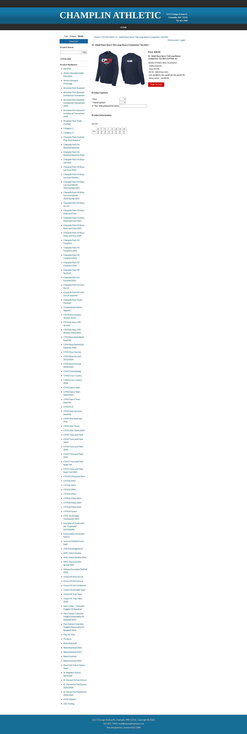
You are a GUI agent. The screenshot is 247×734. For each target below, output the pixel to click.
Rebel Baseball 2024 (72, 647)
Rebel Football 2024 (72, 660)
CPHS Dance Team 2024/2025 (71, 393)
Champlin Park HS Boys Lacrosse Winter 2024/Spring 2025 (73, 195)
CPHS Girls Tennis (71, 426)
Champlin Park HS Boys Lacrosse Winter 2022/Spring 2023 (73, 184)
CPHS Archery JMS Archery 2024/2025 (72, 331)
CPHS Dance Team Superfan (71, 401)
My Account (173, 40)
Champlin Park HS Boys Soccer (73, 204)
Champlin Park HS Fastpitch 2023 (71, 249)
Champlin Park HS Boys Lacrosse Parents (73, 176)
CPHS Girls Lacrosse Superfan (72, 412)
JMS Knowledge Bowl (73, 548)
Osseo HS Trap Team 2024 (72, 600)
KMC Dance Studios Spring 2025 (72, 563)
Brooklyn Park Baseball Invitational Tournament (74, 94)
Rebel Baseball (70, 643)
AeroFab (67, 68)
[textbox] (71, 52)
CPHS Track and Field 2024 (73, 448)
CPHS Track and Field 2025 (73, 455)
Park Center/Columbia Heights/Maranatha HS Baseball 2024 (73, 627)
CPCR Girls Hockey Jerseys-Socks (72, 316)
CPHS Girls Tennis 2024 (74, 430)
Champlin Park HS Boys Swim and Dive (73, 212)
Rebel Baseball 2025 (72, 652)
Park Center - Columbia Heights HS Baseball (73, 607)
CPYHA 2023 (69, 485)
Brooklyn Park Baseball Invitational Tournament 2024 (74, 102)
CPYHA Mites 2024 (72, 502)
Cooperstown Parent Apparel (72, 308)
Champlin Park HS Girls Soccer (73, 286)
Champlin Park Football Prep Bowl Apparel (73, 138)
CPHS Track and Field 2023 (73, 440)
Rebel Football (69, 656)
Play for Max (69, 634)
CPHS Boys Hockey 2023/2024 (72, 358)
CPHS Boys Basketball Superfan (73, 338)
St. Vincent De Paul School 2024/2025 (74, 693)
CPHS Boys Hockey (72, 352)
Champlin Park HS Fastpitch (71, 241)
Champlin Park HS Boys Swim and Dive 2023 (73, 226)
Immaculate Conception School (74, 535)
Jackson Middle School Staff (73, 542)
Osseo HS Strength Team (74, 589)
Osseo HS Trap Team (72, 594)
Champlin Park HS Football (71, 271)
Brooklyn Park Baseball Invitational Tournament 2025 (74, 113)
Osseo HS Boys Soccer (73, 576)
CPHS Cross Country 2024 (72, 381)
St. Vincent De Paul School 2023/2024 (74, 686)
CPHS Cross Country (72, 375)
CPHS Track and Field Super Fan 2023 (73, 470)
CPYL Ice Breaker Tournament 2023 (71, 517)
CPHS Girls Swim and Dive (72, 420)
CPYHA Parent (70, 511)
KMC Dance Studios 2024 (74, 557)
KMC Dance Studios (72, 553)
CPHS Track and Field (73, 434)
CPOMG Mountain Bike (74, 476)
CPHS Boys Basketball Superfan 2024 (73, 346)
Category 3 (68, 132)
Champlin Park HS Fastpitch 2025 (71, 264)
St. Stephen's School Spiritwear (72, 674)
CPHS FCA (68, 406)
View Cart (73, 41)
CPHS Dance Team (71, 387)
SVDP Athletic (69, 699)
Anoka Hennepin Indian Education (73, 74)
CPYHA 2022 (69, 480)
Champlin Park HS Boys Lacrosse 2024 (73, 168)
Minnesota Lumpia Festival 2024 (75, 570)
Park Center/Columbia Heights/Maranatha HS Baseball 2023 (73, 616)
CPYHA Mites (69, 494)
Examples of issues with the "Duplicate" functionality (73, 526)
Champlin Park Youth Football (72, 301)
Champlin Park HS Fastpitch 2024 (71, 256)
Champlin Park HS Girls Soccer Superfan (73, 294)
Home (123, 27)
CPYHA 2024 (69, 489)
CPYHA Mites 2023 (72, 498)
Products (67, 639)
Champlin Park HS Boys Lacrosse (73, 161)
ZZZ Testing (68, 703)
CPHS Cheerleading (72, 371)
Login (182, 40)
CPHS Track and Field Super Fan (73, 463)
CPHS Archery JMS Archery (72, 323)
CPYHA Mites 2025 (72, 507)
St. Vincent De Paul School (74, 680)
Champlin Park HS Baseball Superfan (71, 146)
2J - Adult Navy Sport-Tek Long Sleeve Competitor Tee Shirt (142, 37)
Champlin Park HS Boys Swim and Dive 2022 (73, 219)
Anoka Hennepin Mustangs (70, 82)
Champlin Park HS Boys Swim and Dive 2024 (73, 234)
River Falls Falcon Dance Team (74, 666)
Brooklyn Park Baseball (73, 88)
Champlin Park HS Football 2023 (71, 279)
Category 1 (68, 128)
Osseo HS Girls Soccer (73, 581)
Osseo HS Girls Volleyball (74, 585)
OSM (138, 727)
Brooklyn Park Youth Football (72, 122)
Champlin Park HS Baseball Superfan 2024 (73, 153)
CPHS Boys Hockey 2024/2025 (72, 365)
